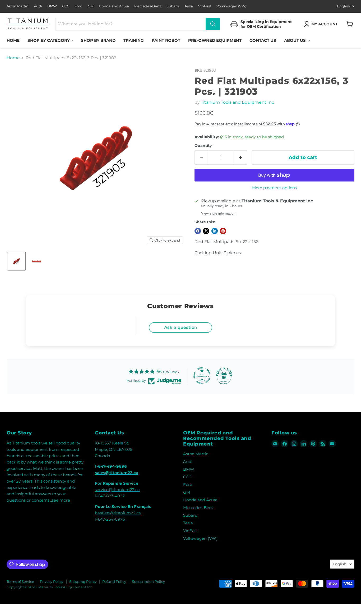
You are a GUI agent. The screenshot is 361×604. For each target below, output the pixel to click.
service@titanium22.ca (117, 489)
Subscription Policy (148, 581)
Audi (38, 6)
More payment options (274, 187)
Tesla (188, 6)
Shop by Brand (98, 40)
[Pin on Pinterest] (223, 231)
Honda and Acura (114, 6)
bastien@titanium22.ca (118, 512)
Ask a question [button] (180, 327)
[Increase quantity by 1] (240, 157)
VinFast (204, 6)
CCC (65, 6)
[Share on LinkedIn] (214, 231)
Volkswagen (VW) (231, 6)
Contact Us (262, 40)
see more (61, 500)
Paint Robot (166, 40)
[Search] (213, 24)
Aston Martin (18, 6)
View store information (218, 213)
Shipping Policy (82, 581)
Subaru (172, 6)
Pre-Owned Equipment (215, 40)
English (343, 6)
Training (133, 40)
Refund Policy (114, 581)
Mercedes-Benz (147, 6)
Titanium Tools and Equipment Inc (237, 102)
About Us (295, 40)
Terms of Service (20, 581)
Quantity (203, 145)
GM (91, 6)
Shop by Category (49, 40)
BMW (52, 6)
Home (13, 40)
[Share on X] (206, 231)
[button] (322, 24)
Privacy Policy (51, 581)
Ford (78, 6)
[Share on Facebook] (198, 231)
